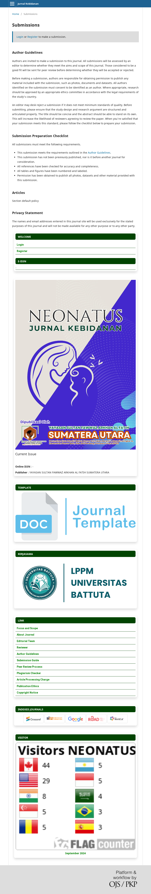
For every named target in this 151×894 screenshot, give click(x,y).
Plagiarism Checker (29, 673)
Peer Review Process (29, 666)
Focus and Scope (27, 628)
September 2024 (75, 853)
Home (15, 14)
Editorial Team (26, 641)
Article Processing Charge (33, 679)
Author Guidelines (99, 152)
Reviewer (22, 647)
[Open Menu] (12, 3)
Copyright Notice (27, 692)
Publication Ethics (28, 686)
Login (20, 36)
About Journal (25, 634)
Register (32, 36)
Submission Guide (28, 660)
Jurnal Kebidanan (28, 3)
